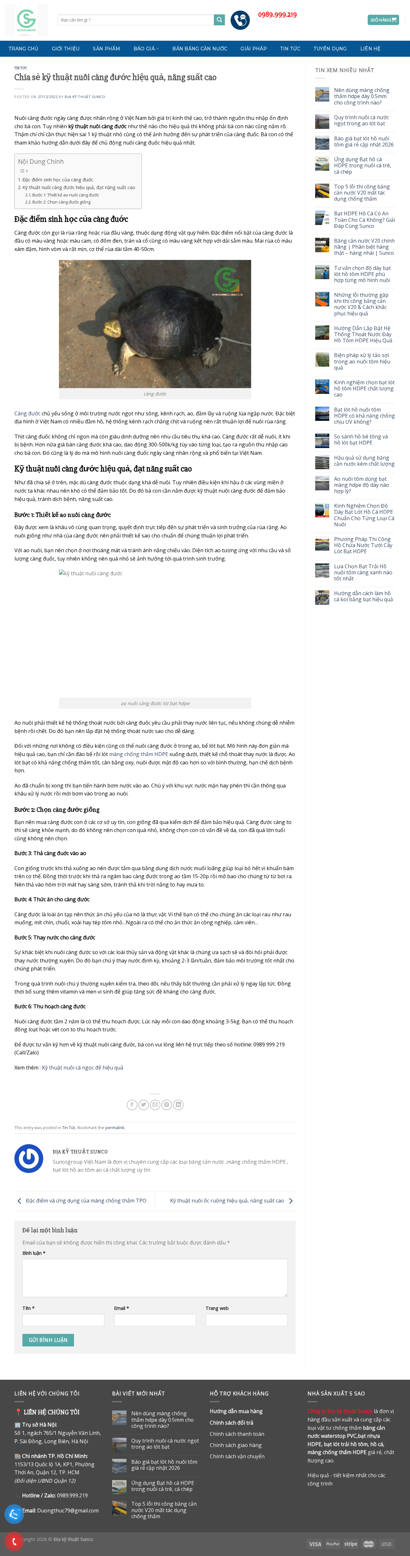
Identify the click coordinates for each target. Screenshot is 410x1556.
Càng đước (27, 413)
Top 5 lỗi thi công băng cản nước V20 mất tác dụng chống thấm (362, 193)
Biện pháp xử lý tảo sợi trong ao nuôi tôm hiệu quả (362, 361)
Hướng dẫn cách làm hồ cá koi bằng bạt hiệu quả (363, 596)
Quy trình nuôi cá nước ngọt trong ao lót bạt (361, 120)
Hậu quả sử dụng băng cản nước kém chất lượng (364, 461)
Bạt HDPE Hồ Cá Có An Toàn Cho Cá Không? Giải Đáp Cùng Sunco (364, 220)
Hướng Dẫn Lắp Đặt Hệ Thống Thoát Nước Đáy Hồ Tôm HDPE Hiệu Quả (363, 334)
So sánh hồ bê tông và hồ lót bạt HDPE (361, 440)
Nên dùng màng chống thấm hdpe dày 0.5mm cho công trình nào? (362, 96)
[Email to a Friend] (155, 1105)
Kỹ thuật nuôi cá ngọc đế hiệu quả (82, 1067)
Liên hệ (370, 49)
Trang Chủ (23, 49)
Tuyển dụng (330, 49)
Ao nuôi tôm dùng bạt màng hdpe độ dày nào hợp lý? (361, 485)
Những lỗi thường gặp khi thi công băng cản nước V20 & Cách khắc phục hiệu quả (361, 304)
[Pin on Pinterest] (166, 1105)
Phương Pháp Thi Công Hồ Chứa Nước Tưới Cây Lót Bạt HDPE (363, 545)
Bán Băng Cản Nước (199, 49)
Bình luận (33, 1253)
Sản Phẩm (106, 49)
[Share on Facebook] (132, 1105)
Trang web (217, 1308)
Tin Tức (290, 49)
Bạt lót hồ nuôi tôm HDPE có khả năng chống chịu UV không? (364, 416)
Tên (28, 1308)
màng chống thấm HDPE (138, 754)
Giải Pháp (254, 49)
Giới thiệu (66, 49)
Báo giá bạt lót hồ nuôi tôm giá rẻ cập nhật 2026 (364, 142)
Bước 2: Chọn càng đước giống (61, 202)
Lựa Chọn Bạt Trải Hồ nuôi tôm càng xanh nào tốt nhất (363, 572)
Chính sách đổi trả (231, 1422)
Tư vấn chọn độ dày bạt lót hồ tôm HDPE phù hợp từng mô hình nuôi (362, 274)
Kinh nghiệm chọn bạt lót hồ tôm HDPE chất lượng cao (364, 388)
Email (121, 1308)
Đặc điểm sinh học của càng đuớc (57, 180)
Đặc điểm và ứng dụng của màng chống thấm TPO (85, 1200)
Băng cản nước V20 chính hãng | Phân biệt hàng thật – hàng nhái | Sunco (364, 247)
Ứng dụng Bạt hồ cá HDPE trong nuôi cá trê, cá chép (362, 165)
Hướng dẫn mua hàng (236, 1411)
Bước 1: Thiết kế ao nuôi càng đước (65, 195)
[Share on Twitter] (143, 1105)
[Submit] (219, 19)
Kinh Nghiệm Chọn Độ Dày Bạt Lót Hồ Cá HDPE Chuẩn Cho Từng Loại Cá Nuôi (364, 515)
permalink (115, 1127)
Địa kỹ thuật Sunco (85, 96)
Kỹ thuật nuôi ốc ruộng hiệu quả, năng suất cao (227, 1200)
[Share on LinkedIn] (178, 1105)
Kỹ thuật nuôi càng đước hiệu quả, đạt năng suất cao (78, 187)
